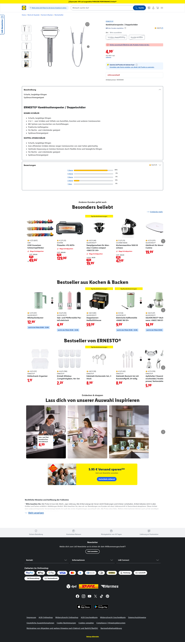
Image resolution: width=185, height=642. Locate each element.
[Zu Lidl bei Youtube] (89, 596)
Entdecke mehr (156, 212)
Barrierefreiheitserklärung (111, 628)
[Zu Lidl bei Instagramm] (83, 596)
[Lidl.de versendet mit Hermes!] (109, 586)
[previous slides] (22, 241)
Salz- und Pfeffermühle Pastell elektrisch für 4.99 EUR (44, 440)
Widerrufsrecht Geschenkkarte (113, 617)
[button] (162, 8)
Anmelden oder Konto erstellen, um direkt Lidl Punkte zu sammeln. (132, 67)
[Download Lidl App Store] (84, 607)
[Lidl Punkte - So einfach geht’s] (137, 65)
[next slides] (163, 241)
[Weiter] (88, 46)
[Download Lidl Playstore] (101, 607)
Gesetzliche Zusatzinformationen (40, 623)
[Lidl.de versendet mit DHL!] (88, 586)
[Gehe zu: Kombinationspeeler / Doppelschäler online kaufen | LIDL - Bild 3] (26, 46)
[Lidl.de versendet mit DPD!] (71, 586)
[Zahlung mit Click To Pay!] (101, 573)
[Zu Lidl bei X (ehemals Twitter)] (95, 596)
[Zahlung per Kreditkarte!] (62, 573)
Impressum (31, 617)
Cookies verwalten (86, 623)
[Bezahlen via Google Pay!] (51, 573)
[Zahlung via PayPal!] (29, 573)
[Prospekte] (149, 8)
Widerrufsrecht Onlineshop (66, 617)
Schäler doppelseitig (116, 37)
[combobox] (108, 7)
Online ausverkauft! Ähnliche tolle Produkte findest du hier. (129, 45)
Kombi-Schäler (137, 37)
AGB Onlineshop (46, 617)
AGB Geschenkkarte (89, 617)
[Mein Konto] (153, 8)
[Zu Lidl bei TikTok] (101, 596)
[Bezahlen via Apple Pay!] (40, 573)
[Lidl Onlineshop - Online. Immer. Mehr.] (24, 8)
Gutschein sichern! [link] (107, 479)
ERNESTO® (109, 21)
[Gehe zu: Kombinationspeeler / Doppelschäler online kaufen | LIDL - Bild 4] (26, 55)
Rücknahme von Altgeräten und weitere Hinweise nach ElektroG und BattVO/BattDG (62, 628)
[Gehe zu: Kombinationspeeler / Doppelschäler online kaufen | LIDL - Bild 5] (26, 63)
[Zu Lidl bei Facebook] (77, 596)
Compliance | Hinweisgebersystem (110, 623)
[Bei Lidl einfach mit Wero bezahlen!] (112, 573)
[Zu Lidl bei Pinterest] (107, 596)
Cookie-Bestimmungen (66, 623)
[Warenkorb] (157, 8)
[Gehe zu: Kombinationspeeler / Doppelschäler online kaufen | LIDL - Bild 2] (26, 37)
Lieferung (108, 57)
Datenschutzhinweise (137, 617)
